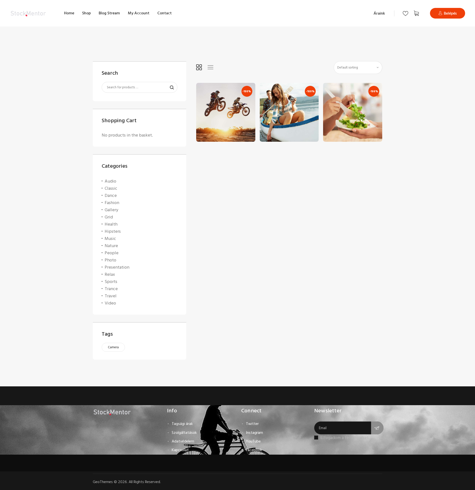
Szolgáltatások (184, 432)
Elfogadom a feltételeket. (345, 437)
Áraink (379, 13)
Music (110, 238)
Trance (111, 288)
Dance (111, 195)
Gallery (111, 209)
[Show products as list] (210, 67)
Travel (111, 296)
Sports (111, 281)
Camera (113, 347)
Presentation (117, 267)
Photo (110, 260)
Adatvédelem (183, 441)
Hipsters (113, 231)
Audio (110, 181)
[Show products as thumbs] (199, 67)
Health (111, 224)
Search (169, 87)
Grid (109, 217)
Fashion (112, 202)
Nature (111, 245)
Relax (110, 274)
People (112, 253)
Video (110, 303)
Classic (111, 188)
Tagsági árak (182, 423)
